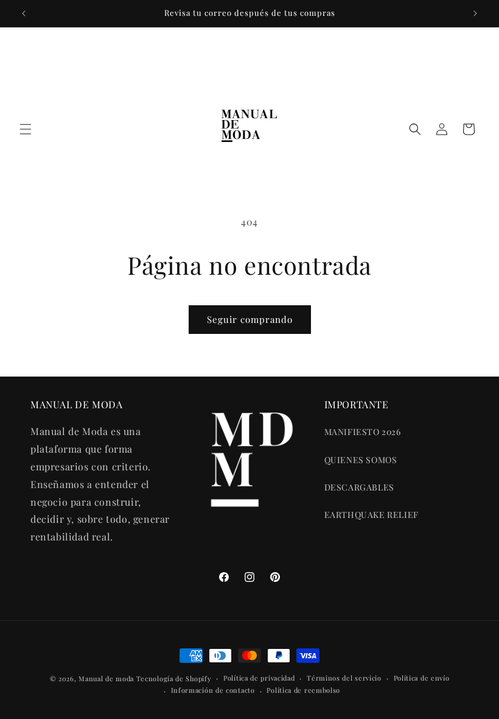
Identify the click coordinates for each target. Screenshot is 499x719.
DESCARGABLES (359, 487)
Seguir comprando (250, 319)
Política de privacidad (259, 677)
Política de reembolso (303, 690)
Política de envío (422, 677)
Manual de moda (107, 678)
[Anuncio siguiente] (475, 13)
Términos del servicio (344, 677)
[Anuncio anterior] (23, 13)
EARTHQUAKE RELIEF (371, 514)
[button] (25, 129)
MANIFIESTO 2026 (362, 431)
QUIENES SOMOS (360, 460)
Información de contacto (213, 690)
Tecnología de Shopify (174, 678)
